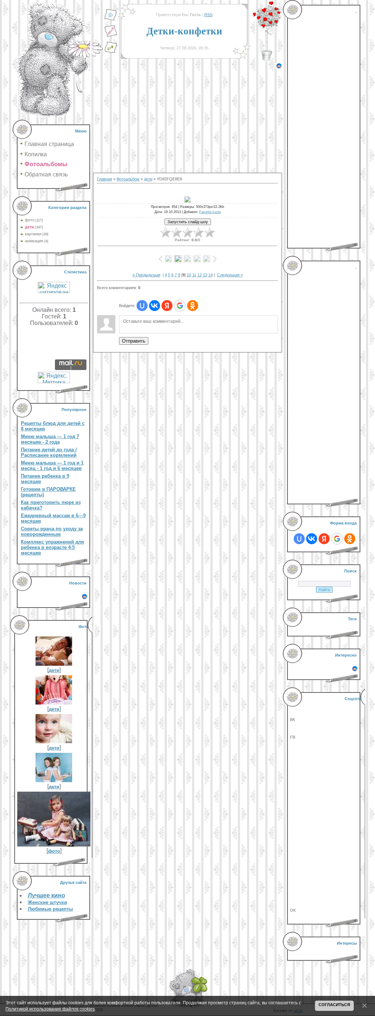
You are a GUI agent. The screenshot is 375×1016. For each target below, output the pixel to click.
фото (29, 220)
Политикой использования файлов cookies (50, 1008)
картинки (33, 234)
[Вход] (110, 51)
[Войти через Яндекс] (166, 305)
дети (29, 227)
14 (210, 275)
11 (194, 275)
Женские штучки (47, 902)
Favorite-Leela (210, 212)
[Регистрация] (110, 35)
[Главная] (110, 19)
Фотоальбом (128, 179)
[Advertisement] (187, 121)
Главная (104, 179)
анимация (34, 241)
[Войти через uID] (142, 305)
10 (189, 275)
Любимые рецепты (50, 909)
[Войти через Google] (180, 305)
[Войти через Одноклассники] (192, 305)
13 (205, 275)
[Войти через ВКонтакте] (154, 305)
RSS (208, 14)
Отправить (133, 341)
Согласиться (334, 1004)
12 (199, 275)
